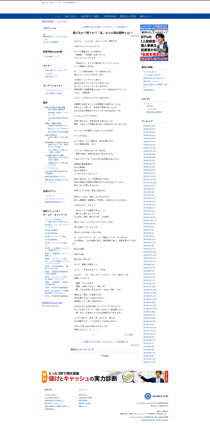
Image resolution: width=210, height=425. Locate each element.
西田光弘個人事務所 (154, 112)
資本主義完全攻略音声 (56, 109)
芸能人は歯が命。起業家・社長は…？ (57, 406)
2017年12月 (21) (149, 180)
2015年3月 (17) (149, 280)
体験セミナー (145, 16)
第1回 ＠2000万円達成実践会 (57, 296)
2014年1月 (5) (148, 325)
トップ (58, 16)
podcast (149, 106)
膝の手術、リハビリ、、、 (153, 81)
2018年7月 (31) (149, 161)
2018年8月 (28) (149, 157)
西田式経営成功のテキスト (55, 177)
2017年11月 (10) (149, 183)
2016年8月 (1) (148, 227)
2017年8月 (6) (148, 192)
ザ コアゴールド (52, 168)
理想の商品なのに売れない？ (154, 78)
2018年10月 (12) (149, 151)
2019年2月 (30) (149, 139)
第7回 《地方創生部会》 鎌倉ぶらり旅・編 (56, 267)
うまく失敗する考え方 (151, 75)
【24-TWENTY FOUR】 (54, 94)
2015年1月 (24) (149, 287)
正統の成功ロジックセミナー (56, 70)
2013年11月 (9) (149, 331)
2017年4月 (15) (149, 205)
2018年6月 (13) (149, 164)
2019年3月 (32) (149, 135)
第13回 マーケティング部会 (55, 236)
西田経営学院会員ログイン (55, 202)
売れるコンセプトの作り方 (58, 129)
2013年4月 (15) (149, 353)
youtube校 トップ (52, 56)
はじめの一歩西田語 (50, 42)
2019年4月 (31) (149, 132)
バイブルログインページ (54, 199)
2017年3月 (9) (148, 208)
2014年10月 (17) (149, 296)
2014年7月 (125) (149, 306)
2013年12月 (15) (149, 328)
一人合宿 (48, 73)
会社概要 (165, 417)
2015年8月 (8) (148, 265)
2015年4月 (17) (149, 277)
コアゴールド (50, 196)
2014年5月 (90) (149, 312)
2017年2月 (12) (149, 211)
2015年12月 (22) (149, 252)
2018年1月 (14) (149, 176)
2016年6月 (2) (148, 233)
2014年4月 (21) (149, 315)
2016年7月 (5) (148, 230)
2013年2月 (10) (149, 359)
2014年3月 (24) (149, 318)
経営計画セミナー (52, 76)
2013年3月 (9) (148, 356)
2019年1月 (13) (149, 142)
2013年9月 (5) (148, 337)
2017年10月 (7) (149, 186)
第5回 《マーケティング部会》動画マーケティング (55, 278)
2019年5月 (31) (149, 129)
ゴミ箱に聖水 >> (122, 26)
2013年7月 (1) (148, 343)
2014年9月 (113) (149, 299)
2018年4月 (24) (149, 170)
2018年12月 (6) (149, 145)
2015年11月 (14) (149, 255)
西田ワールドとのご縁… (91, 26)
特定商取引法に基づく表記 (52, 303)
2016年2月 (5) (148, 246)
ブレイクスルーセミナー (54, 90)
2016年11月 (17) (149, 221)
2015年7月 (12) (149, 268)
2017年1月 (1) (148, 214)
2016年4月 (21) (149, 239)
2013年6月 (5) (148, 347)
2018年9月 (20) (149, 154)
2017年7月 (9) (148, 195)
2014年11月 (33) (149, 293)
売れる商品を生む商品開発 (58, 132)
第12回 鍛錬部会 (51, 240)
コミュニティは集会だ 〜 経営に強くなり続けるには (57, 221)
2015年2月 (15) (149, 284)
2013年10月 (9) (149, 334)
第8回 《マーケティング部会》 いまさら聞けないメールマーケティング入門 (57, 261)
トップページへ (108, 26)
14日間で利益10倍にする (57, 126)
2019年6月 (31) (149, 126)
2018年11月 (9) (149, 148)
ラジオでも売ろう (150, 72)
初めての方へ (71, 16)
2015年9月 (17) (149, 261)
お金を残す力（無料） (90, 16)
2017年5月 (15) (149, 202)
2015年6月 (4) (148, 271)
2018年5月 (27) (149, 167)
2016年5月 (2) (148, 236)
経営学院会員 (110, 16)
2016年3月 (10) (149, 243)
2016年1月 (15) (149, 249)
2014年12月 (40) (149, 290)
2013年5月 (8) (148, 350)
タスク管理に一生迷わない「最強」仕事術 (58, 151)
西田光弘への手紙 (128, 16)
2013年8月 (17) (149, 340)
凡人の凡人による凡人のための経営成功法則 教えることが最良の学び (58, 8)
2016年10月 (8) (149, 224)
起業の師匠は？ (149, 90)
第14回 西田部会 (51, 233)
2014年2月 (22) (149, 321)
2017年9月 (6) (148, 189)
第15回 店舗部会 (51, 230)
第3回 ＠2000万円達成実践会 (57, 288)
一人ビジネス (151, 109)
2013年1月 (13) (149, 362)
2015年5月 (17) (149, 274)
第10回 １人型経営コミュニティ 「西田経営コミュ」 (57, 249)
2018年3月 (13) (149, 173)
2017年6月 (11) (149, 198)
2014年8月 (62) (149, 302)
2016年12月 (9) (149, 217)
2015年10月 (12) (149, 258)
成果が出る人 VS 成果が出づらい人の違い (58, 146)
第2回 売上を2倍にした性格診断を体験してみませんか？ (57, 292)
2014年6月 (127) (149, 309)
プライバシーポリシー (50, 306)
